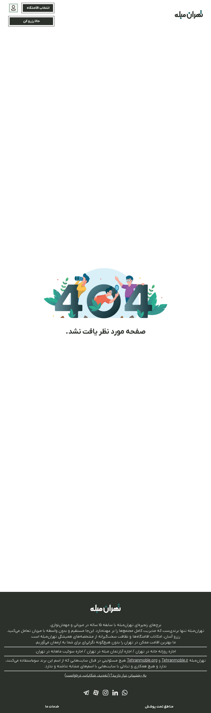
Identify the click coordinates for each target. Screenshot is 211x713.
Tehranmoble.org (142, 660)
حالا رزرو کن (31, 21)
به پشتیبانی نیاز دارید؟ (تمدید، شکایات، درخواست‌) (105, 675)
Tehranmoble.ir (175, 660)
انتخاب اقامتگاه (38, 8)
